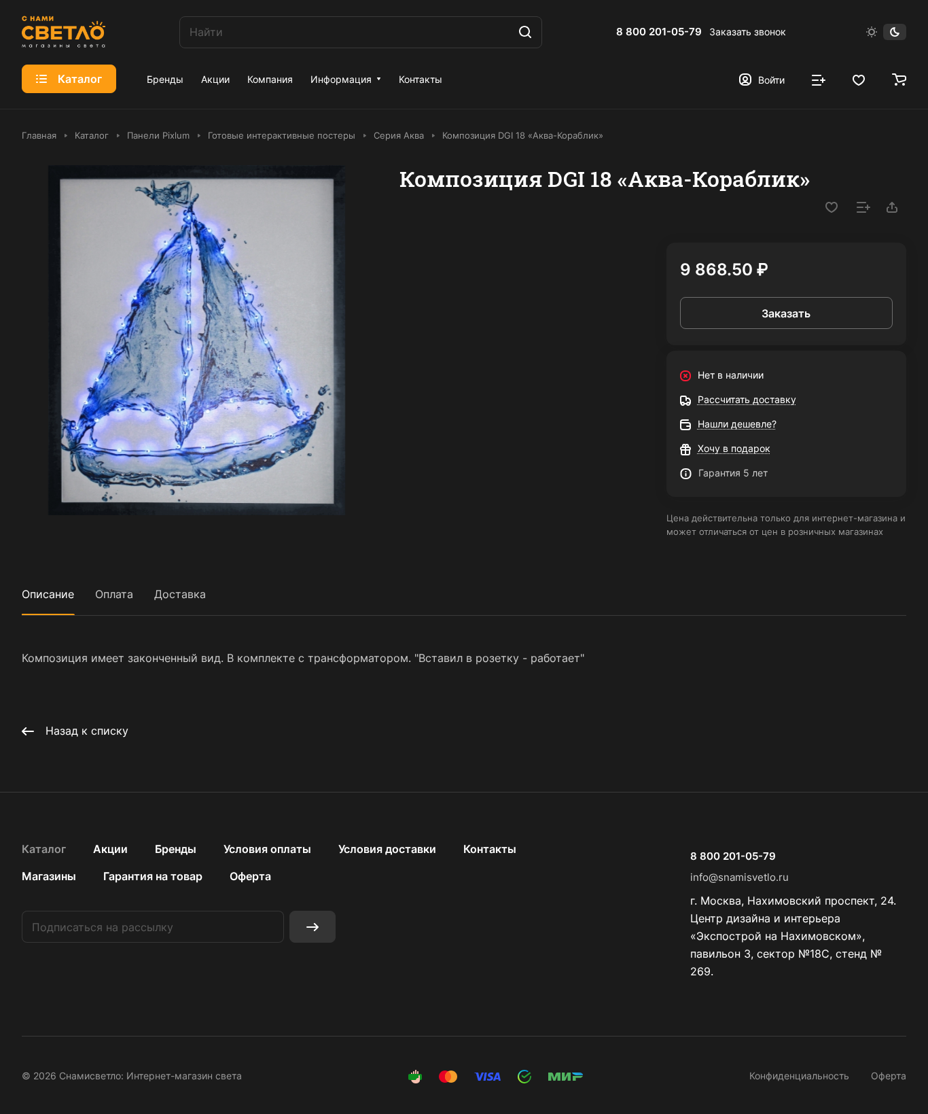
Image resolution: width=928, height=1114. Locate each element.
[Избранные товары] (859, 79)
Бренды (175, 849)
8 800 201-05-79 (659, 32)
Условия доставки (387, 849)
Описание (48, 594)
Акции (110, 849)
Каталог (44, 849)
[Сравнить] (863, 207)
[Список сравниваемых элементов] (818, 79)
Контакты (489, 849)
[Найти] (525, 32)
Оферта (250, 876)
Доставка (180, 594)
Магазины (49, 876)
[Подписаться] (312, 927)
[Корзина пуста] (899, 79)
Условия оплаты (267, 849)
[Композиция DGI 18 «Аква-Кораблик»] (197, 340)
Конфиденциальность (799, 1075)
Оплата (114, 594)
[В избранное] (831, 207)
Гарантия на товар (152, 876)
